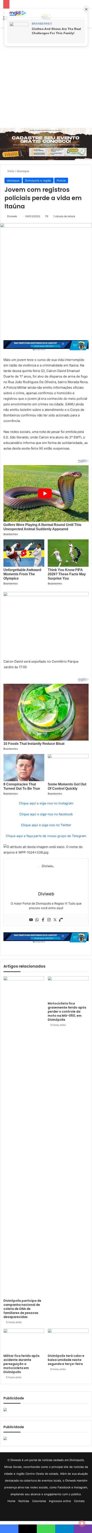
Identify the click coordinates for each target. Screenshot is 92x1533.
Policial (61, 180)
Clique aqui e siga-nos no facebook (46, 814)
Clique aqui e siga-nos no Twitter (46, 825)
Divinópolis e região (38, 180)
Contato (79, 1501)
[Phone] (61, 920)
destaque (23, 171)
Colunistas (39, 1501)
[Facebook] (43, 920)
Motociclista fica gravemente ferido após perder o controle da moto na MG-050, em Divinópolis (67, 1011)
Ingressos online (60, 1501)
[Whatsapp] (37, 920)
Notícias (23, 1501)
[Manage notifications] (82, 1523)
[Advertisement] (46, 78)
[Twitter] (55, 920)
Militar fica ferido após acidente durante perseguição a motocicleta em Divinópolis (21, 1364)
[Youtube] (31, 920)
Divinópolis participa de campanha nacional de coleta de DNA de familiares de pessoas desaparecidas (22, 1309)
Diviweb (12, 216)
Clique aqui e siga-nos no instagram (46, 803)
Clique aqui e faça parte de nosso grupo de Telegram (46, 836)
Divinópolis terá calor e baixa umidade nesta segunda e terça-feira (66, 1360)
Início (10, 171)
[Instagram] (49, 920)
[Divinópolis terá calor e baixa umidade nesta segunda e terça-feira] (68, 1340)
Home (11, 1501)
